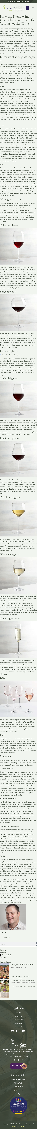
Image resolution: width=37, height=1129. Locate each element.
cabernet (30, 267)
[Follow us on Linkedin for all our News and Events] (22, 1060)
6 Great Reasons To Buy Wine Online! (22, 980)
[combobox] (20, 8)
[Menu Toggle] (33, 8)
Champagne (4, 665)
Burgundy (19, 333)
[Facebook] (14, 1060)
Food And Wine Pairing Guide (20, 976)
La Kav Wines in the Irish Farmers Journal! (24, 987)
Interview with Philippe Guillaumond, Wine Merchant (22, 965)
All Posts (8, 937)
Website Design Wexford (18, 1126)
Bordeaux (26, 359)
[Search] (27, 8)
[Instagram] (18, 1060)
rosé (14, 720)
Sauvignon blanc (5, 596)
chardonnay (17, 539)
